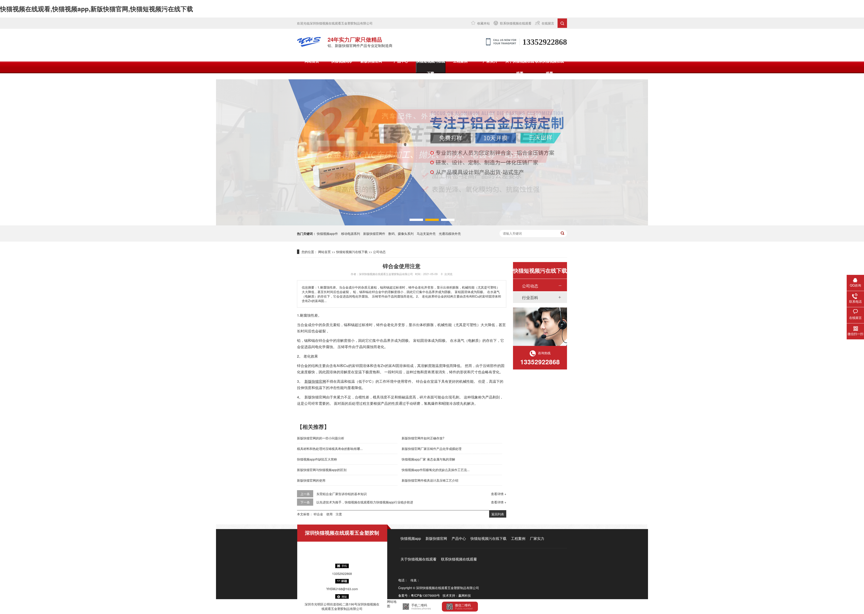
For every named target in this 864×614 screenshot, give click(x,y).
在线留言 (548, 23)
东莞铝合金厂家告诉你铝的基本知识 (341, 494)
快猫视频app (341, 61)
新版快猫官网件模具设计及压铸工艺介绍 (430, 480)
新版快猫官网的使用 (311, 480)
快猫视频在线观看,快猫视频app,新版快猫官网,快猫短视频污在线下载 (96, 8)
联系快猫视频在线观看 (515, 23)
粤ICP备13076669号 (425, 595)
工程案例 (460, 61)
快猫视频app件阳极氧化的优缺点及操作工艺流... (436, 469)
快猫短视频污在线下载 (430, 67)
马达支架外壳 (426, 233)
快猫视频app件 (327, 233)
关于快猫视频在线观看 (519, 67)
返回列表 (497, 514)
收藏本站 (483, 23)
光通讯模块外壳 (450, 233)
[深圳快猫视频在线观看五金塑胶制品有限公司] (309, 41)
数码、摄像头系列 (401, 233)
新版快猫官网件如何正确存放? (423, 438)
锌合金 (318, 514)
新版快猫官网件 (374, 233)
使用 (329, 514)
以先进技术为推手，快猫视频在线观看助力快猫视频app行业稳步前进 (364, 502)
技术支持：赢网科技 (457, 595)
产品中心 (401, 61)
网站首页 (312, 61)
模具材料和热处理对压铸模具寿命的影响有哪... (330, 448)
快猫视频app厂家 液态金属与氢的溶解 (428, 459)
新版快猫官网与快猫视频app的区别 (321, 469)
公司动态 (379, 251)
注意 (339, 514)
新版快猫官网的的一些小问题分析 (320, 438)
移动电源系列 (350, 233)
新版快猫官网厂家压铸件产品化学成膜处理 (431, 448)
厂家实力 (490, 61)
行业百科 (530, 297)
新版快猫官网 (371, 61)
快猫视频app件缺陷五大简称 (317, 459)
